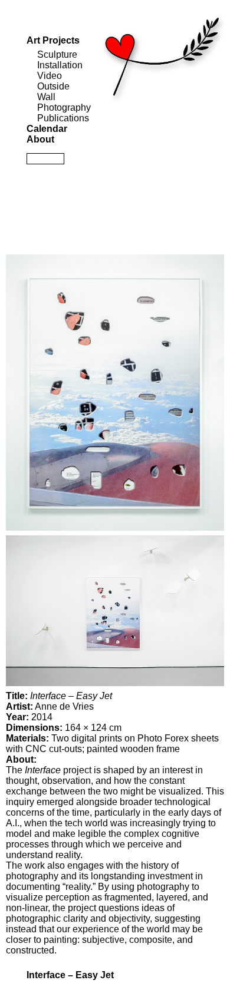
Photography (64, 107)
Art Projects (53, 40)
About (40, 139)
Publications (63, 118)
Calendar (47, 129)
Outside (53, 86)
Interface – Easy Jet (70, 975)
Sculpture (57, 54)
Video (49, 76)
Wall (46, 97)
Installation (60, 65)
